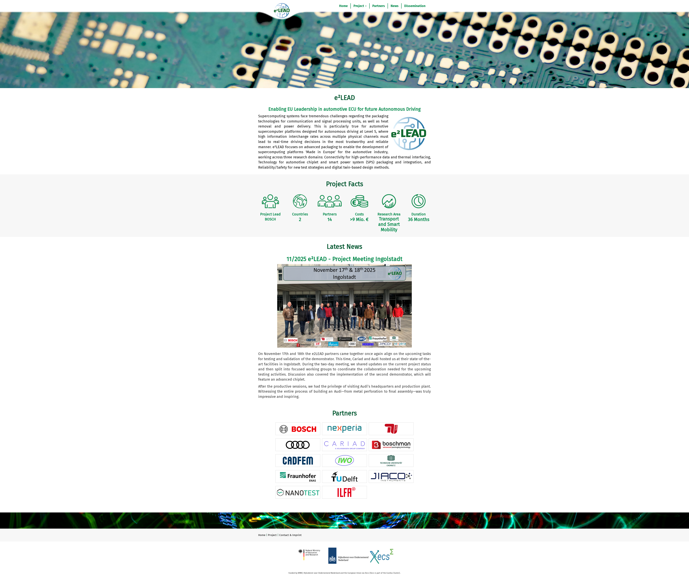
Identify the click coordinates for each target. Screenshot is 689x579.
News (395, 6)
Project (359, 6)
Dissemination (414, 6)
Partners (378, 6)
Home (343, 6)
